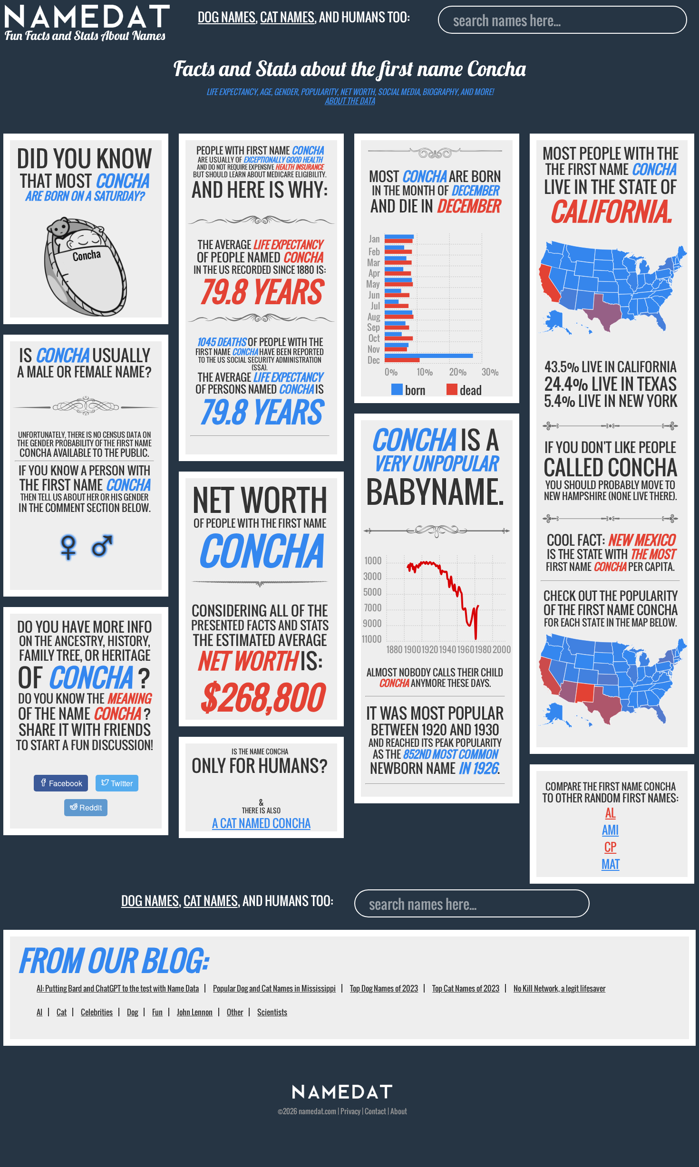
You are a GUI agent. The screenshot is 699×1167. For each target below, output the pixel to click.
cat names (287, 16)
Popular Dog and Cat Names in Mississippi (274, 988)
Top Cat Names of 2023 (465, 988)
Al (610, 812)
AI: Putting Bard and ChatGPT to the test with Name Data (118, 988)
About (398, 1111)
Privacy (350, 1111)
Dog (132, 1012)
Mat (611, 863)
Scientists (272, 1012)
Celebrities (97, 1012)
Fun (157, 1012)
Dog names (226, 16)
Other (235, 1012)
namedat (311, 1111)
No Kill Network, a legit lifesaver (559, 988)
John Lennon (195, 1012)
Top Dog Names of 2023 (384, 988)
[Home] (342, 1095)
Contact (375, 1111)
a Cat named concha (261, 822)
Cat (62, 1012)
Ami (610, 829)
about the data (350, 100)
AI (39, 1012)
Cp (610, 846)
